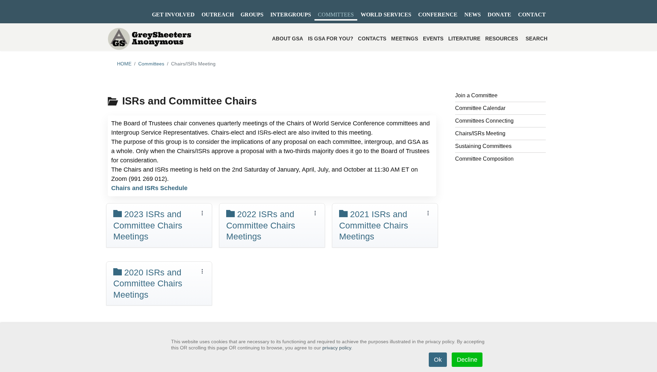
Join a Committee (476, 95)
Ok (438, 359)
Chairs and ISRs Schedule (149, 188)
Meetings (404, 38)
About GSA (287, 38)
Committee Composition (484, 159)
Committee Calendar (480, 108)
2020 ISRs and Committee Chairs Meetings (147, 283)
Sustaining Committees (483, 146)
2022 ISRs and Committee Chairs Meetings (260, 225)
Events (433, 38)
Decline (467, 359)
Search (537, 38)
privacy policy (336, 347)
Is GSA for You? (330, 38)
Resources (501, 38)
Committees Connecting (484, 121)
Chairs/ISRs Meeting (480, 133)
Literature (464, 38)
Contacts (372, 38)
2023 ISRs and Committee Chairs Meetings (147, 225)
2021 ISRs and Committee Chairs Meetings (373, 225)
